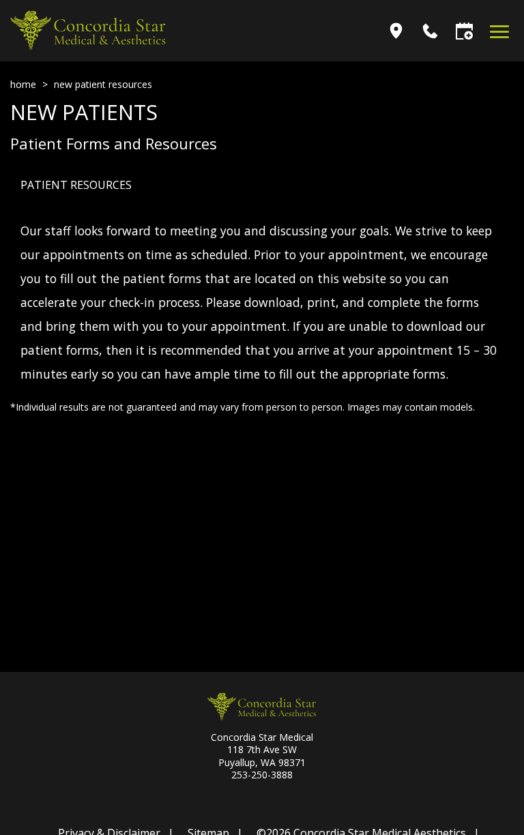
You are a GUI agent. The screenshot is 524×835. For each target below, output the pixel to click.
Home (23, 84)
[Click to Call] (430, 31)
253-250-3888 (262, 774)
